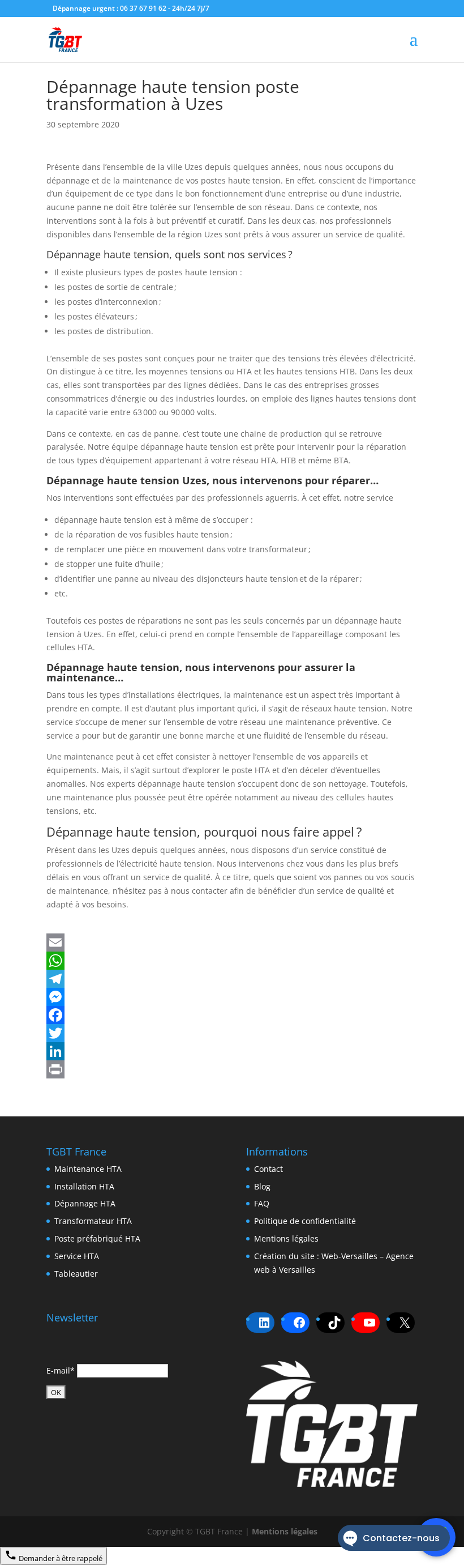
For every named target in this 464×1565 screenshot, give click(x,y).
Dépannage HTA (84, 1203)
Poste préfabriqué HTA (97, 1238)
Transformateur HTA (93, 1221)
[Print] (232, 1069)
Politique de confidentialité (305, 1221)
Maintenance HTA (88, 1168)
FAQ (261, 1203)
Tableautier (76, 1273)
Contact (268, 1168)
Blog (262, 1186)
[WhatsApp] (232, 961)
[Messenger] (232, 997)
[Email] (232, 942)
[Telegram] (232, 979)
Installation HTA (84, 1186)
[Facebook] (232, 1015)
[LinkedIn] (232, 1051)
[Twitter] (232, 1033)
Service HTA (76, 1256)
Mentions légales (286, 1238)
